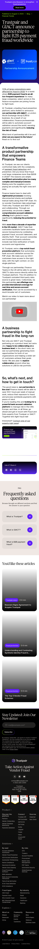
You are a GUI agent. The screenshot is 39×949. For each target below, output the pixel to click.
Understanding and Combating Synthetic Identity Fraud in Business (18, 652)
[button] (6, 470)
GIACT (24, 113)
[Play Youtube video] (19, 311)
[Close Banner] (37, 2)
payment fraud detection (16, 169)
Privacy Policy (14, 749)
